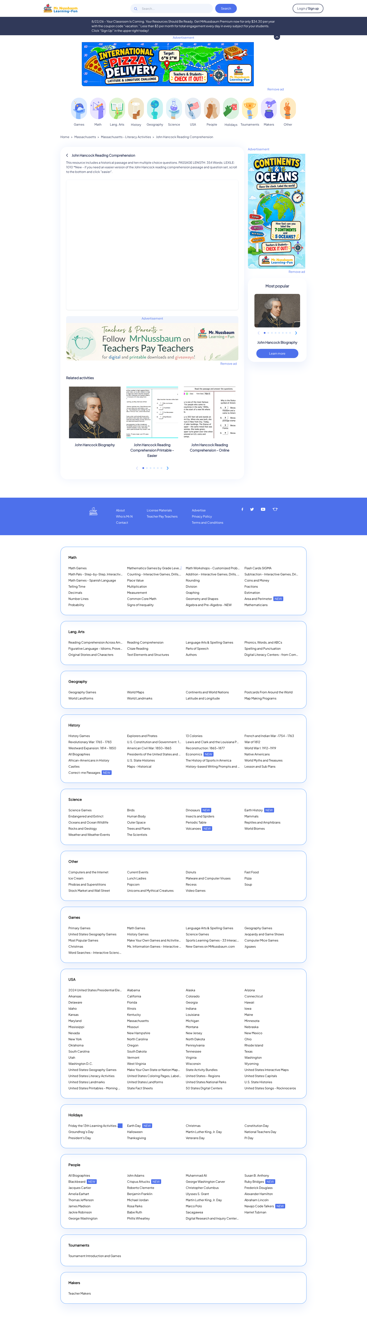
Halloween (135, 1132)
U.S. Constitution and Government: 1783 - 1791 (160, 742)
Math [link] (97, 124)
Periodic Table (196, 822)
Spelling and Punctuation (262, 648)
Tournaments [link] (250, 124)
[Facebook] (242, 509)
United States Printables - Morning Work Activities (104, 1088)
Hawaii (249, 1002)
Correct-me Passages (89, 773)
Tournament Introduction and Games (94, 1256)
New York (75, 1039)
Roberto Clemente (140, 1188)
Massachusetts (85, 137)
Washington (253, 1057)
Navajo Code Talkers (264, 1206)
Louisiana (192, 1015)
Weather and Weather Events (89, 835)
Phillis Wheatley (138, 1218)
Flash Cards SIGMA (257, 568)
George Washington (82, 1218)
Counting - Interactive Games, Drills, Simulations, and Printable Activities (179, 574)
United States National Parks (206, 1082)
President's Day (79, 1138)
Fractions (251, 586)
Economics (199, 754)
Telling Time (76, 586)
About (120, 510)
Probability (76, 605)
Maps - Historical (139, 766)
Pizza (248, 878)
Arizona (249, 990)
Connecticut (253, 996)
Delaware (75, 1002)
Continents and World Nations (207, 692)
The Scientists (137, 835)
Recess (191, 884)
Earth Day (139, 1126)
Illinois (131, 1008)
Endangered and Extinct (85, 816)
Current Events (137, 872)
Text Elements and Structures (148, 655)
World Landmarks (139, 698)
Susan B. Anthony (256, 1175)
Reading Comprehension (145, 642)
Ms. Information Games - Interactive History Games (164, 946)
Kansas (73, 1015)
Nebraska (251, 1027)
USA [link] (193, 124)
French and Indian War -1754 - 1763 (269, 736)
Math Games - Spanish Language (92, 580)
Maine (248, 1015)
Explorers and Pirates (142, 736)
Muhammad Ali (196, 1175)
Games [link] (79, 124)
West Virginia (136, 1064)
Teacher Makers (79, 1293)
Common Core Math (141, 599)
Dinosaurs (198, 810)
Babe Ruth (134, 1212)
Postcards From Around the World (268, 692)
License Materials (159, 510)
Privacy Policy (202, 516)
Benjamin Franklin (139, 1194)
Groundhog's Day (81, 1132)
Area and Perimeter (263, 599)
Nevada (74, 1033)
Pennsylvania (195, 1045)
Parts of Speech (197, 648)
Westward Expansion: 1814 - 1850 (92, 748)
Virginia (191, 1057)
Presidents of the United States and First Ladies (161, 754)
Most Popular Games (83, 940)
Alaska (190, 990)
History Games (79, 736)
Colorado (193, 996)
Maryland (75, 1021)
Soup (248, 884)
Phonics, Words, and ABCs (263, 642)
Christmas (75, 946)
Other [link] (288, 124)
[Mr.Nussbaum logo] (60, 8)
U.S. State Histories (141, 760)
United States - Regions (203, 1076)
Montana (192, 1027)
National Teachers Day (260, 1132)
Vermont (133, 1057)
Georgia (192, 1002)
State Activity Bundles (202, 1070)
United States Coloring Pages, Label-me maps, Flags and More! (172, 1076)
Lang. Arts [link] (117, 124)
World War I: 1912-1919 (260, 748)
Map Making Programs (260, 698)
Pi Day (248, 1138)
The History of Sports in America (208, 760)
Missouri (133, 1027)
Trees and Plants (138, 828)
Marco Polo (194, 1206)
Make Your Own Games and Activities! (159, 940)
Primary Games (79, 928)
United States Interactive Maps (266, 1070)
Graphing (192, 593)
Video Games (195, 890)
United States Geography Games (92, 934)
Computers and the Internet (88, 872)
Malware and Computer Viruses (208, 878)
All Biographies (79, 754)
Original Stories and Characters (90, 655)
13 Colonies (194, 736)
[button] (143, 468)
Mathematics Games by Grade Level (158, 568)
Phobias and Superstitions (87, 884)
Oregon (132, 1045)
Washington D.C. (80, 1064)
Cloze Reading (137, 648)
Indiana (191, 1008)
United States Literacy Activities (91, 1076)
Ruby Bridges (259, 1181)
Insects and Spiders (200, 816)
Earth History (258, 810)
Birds (131, 810)
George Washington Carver (205, 1181)
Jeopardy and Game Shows (264, 934)
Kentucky (134, 1015)
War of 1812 (252, 742)
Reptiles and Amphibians (262, 822)
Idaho (72, 1008)
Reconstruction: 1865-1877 (205, 748)
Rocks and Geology (82, 828)
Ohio (248, 1039)
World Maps (135, 692)
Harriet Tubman (255, 1212)
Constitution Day (256, 1126)
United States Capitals (260, 1076)
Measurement (137, 593)
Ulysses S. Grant (197, 1194)
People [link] (212, 124)
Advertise (199, 510)
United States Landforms (145, 1082)
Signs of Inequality (140, 605)
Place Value (135, 580)
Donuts (191, 872)
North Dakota (195, 1039)
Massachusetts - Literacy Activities (126, 137)
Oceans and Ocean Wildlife (88, 822)
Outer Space (136, 822)
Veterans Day (195, 1138)
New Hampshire (138, 1033)
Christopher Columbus (202, 1188)
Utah (71, 1057)
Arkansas (74, 996)
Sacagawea (194, 1212)
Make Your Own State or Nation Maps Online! (164, 1070)
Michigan (192, 1021)
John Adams (135, 1175)
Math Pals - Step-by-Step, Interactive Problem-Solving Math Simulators (119, 574)
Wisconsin (193, 1064)
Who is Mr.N (124, 516)
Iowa (247, 1008)
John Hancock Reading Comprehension (184, 137)
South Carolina (78, 1051)
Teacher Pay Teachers (162, 516)
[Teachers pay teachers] (275, 509)
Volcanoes (198, 828)
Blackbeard (81, 1181)
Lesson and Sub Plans (259, 766)
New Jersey (194, 1033)
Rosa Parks (134, 1206)
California (134, 996)
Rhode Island (253, 1045)
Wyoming (251, 1064)
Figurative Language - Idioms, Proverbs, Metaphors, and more (112, 648)
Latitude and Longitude (203, 698)
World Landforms (80, 698)
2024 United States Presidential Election (102, 990)
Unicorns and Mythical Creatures (150, 890)
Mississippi (76, 1027)
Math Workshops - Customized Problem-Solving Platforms (228, 568)
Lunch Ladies (136, 878)
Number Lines (78, 599)
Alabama (133, 990)
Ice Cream (76, 878)
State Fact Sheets (140, 1088)
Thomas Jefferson (81, 1200)
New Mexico (253, 1033)
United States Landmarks (86, 1082)
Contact (122, 522)
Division (191, 586)
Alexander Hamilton (258, 1194)
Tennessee (193, 1051)
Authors (191, 655)
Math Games (77, 568)
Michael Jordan (138, 1200)
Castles (74, 766)
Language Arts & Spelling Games (209, 642)
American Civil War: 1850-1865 (149, 748)
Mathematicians (256, 605)
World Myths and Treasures (263, 760)
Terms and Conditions (207, 522)
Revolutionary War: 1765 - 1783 (90, 742)
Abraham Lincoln (256, 1200)
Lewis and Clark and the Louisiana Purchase (217, 742)
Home (64, 137)
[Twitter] (252, 509)
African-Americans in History (88, 760)
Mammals (251, 816)
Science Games (80, 810)
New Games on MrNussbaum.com (210, 946)
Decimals (75, 593)
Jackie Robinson (80, 1212)
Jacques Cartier (79, 1188)
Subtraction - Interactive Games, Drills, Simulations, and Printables (291, 574)
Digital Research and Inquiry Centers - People (223, 1218)
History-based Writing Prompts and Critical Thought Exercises (230, 766)
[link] (79, 108)
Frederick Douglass (258, 1188)
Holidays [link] (231, 125)
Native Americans (257, 754)
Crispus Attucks (143, 1181)
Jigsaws (250, 946)
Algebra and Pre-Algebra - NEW (209, 605)
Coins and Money (256, 580)
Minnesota (251, 1021)
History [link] (136, 125)
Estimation (252, 593)
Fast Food (251, 872)
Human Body (136, 816)
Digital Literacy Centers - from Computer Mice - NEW (283, 655)
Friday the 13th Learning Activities (97, 1126)
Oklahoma (76, 1045)
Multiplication (137, 586)
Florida (132, 1002)
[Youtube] (263, 509)
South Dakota (137, 1051)
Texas (248, 1051)
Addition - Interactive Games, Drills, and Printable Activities (228, 574)
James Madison (79, 1206)
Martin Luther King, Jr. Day (204, 1132)
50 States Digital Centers (204, 1088)
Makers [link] (269, 124)
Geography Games (82, 692)
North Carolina (137, 1039)
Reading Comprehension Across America (103, 642)
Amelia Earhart (78, 1194)
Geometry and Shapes (202, 599)
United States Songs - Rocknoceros (270, 1088)
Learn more (277, 353)
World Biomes (254, 828)
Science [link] (174, 124)
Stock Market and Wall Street (89, 890)
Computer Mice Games (261, 940)
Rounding (193, 580)
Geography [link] (155, 124)
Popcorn (133, 884)
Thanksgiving (136, 1138)
